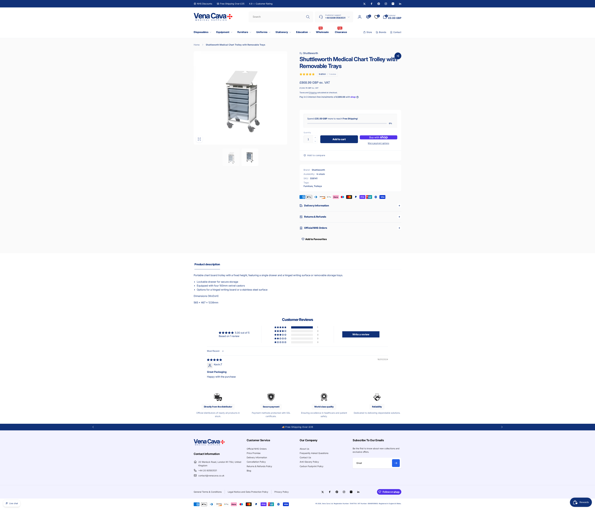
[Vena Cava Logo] (209, 445)
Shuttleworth (309, 53)
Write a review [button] (360, 334)
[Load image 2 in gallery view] (250, 157)
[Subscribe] (396, 463)
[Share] (397, 56)
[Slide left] (93, 427)
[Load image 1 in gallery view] (231, 157)
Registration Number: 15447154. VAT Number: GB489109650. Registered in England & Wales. (367, 503)
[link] (203, 3)
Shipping (313, 92)
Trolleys (318, 186)
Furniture (308, 186)
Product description (207, 264)
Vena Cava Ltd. (327, 503)
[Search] (308, 17)
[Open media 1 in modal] (240, 98)
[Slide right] (501, 427)
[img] (214, 359)
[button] (201, 32)
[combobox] (281, 16)
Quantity (307, 132)
